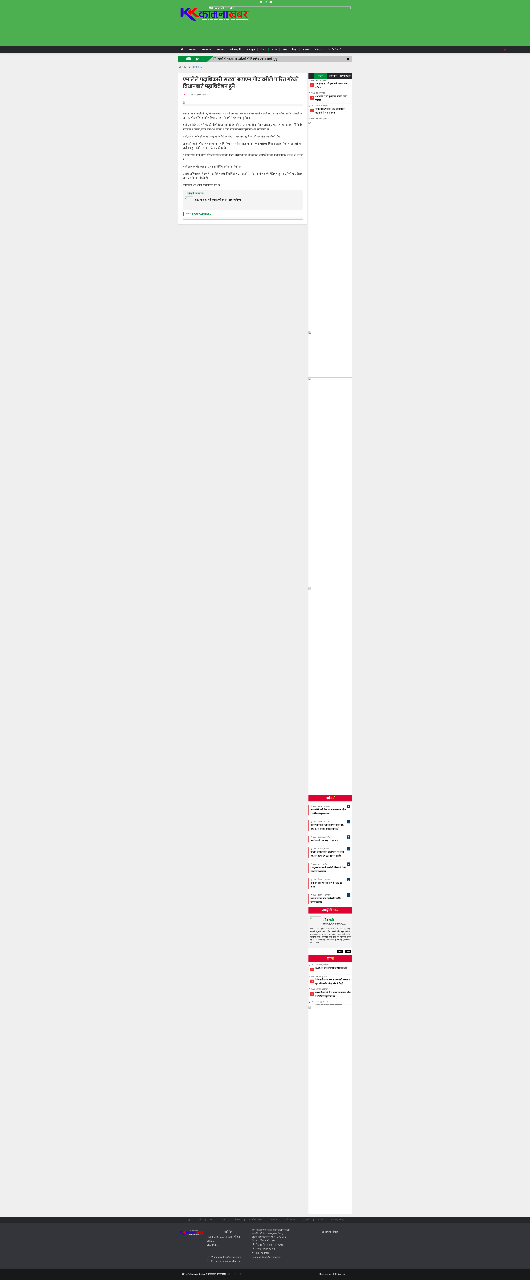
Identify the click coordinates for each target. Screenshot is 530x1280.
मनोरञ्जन (251, 49)
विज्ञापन (274, 1220)
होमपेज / (182, 67)
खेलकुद (318, 49)
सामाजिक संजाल (255, 1220)
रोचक (263, 49)
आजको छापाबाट (195, 67)
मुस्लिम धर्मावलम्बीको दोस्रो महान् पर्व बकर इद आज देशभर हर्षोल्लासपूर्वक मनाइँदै (327, 854)
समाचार (193, 49)
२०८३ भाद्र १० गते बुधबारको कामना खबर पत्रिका (331, 85)
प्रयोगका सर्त (290, 1220)
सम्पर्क (320, 1220)
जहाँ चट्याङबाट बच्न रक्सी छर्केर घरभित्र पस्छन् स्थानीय (326, 900)
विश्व (285, 49)
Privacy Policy (337, 1220)
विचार (274, 49)
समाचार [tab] (333, 76)
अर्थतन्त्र (220, 49)
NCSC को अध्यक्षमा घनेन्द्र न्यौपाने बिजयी (331, 968)
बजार (212, 1220)
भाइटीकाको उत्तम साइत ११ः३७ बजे (324, 840)
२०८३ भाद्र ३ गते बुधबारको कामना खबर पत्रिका (331, 98)
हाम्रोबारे (306, 1220)
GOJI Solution (339, 1274)
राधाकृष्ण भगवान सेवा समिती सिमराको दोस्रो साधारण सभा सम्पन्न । (328, 869)
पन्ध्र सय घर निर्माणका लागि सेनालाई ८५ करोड (326, 885)
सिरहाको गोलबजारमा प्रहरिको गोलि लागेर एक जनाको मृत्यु (245, 58)
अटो (200, 1220)
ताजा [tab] (320, 76)
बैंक (223, 1220)
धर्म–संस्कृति (235, 49)
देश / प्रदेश (333, 49)
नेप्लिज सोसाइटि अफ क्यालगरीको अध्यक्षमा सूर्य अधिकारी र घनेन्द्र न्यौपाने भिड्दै (332, 981)
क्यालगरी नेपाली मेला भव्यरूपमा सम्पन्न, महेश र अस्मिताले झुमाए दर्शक (328, 811)
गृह (189, 1220)
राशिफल (237, 1220)
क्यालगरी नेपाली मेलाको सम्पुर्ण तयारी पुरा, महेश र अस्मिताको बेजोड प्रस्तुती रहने (327, 827)
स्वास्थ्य (306, 49)
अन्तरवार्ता (207, 49)
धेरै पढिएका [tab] (345, 76)
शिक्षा (294, 49)
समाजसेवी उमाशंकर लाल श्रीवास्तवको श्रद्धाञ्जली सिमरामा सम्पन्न (330, 111)
